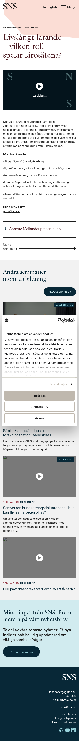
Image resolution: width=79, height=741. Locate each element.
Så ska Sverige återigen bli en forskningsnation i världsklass (27, 433)
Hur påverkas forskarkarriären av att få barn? (39, 588)
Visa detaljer (58, 384)
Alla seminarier (60, 291)
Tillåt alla (39, 395)
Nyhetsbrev (68, 714)
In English (50, 7)
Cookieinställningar (63, 722)
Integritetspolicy (65, 718)
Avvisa (39, 418)
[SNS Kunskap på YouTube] (67, 730)
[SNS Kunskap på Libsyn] (61, 730)
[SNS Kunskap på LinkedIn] (73, 730)
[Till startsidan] (10, 6)
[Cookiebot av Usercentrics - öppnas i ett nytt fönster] (58, 320)
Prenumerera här (21, 651)
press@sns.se (11, 211)
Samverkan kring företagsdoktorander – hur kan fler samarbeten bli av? (38, 510)
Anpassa (37, 406)
